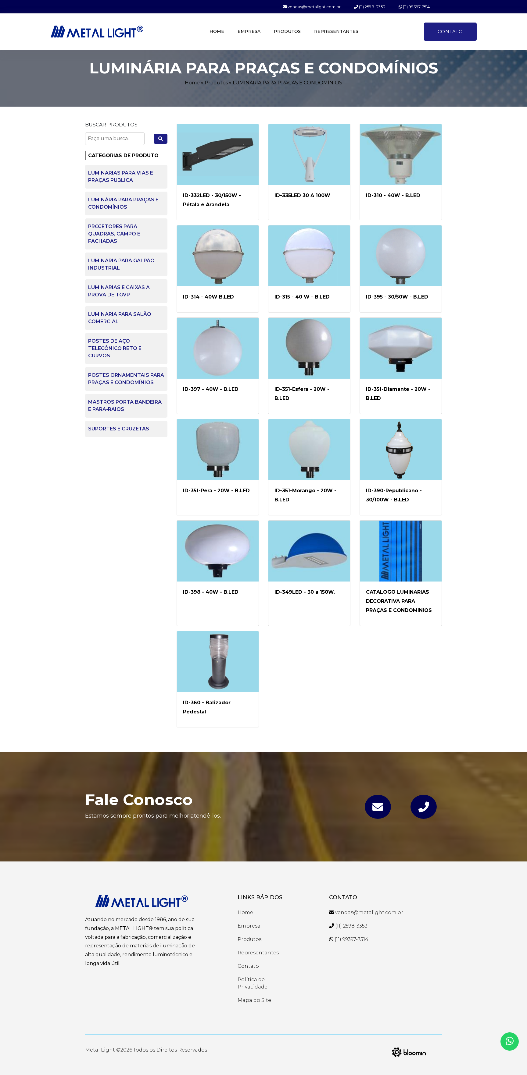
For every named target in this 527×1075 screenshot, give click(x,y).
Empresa (249, 31)
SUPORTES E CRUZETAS (118, 429)
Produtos (287, 31)
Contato (450, 31)
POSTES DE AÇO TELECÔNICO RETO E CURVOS (115, 348)
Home (217, 31)
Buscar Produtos (111, 125)
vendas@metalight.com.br (314, 6)
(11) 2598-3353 (371, 6)
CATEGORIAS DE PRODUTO (123, 155)
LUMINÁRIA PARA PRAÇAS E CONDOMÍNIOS (287, 83)
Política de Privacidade (252, 983)
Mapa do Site (254, 1000)
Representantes (336, 31)
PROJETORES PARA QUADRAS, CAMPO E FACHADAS (114, 234)
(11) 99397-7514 (416, 6)
